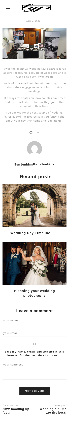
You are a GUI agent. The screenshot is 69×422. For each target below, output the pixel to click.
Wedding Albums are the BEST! (53, 410)
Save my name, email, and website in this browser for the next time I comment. (34, 353)
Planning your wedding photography (34, 293)
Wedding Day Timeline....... (34, 233)
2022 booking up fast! (16, 410)
